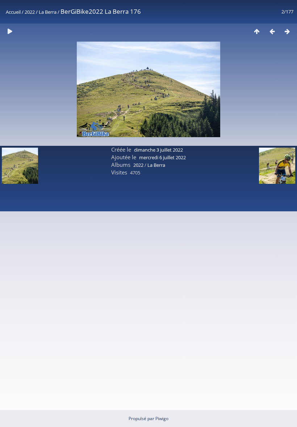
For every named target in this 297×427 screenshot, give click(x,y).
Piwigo (161, 418)
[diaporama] (9, 31)
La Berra (48, 12)
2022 (30, 12)
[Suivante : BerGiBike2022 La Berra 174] (287, 31)
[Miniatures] (256, 31)
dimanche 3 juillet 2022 (158, 150)
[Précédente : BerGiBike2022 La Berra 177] (272, 31)
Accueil (13, 12)
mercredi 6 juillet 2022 (162, 157)
